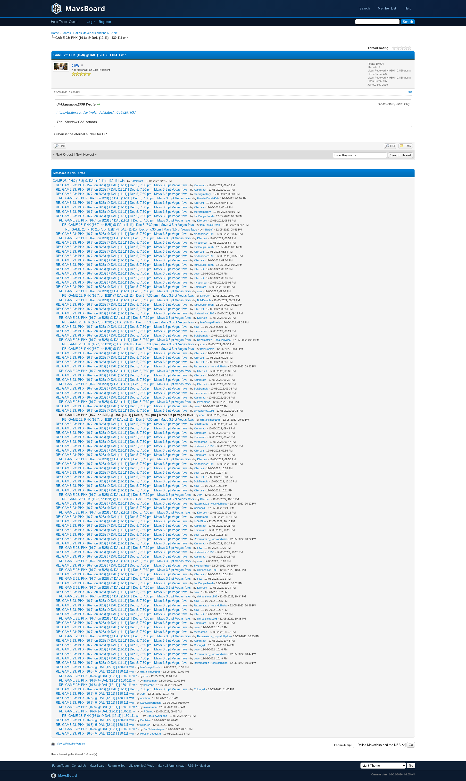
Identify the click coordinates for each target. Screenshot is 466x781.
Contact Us (79, 765)
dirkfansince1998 (204, 233)
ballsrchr (148, 684)
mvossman (200, 242)
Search (364, 8)
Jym (199, 494)
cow (196, 273)
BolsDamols (204, 300)
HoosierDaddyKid (207, 198)
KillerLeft (199, 202)
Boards (66, 33)
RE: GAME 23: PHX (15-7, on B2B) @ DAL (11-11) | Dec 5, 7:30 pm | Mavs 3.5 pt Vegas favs (122, 185)
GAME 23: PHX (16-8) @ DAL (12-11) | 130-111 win (89, 181)
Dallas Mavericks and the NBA (93, 33)
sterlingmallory (202, 194)
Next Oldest (64, 154)
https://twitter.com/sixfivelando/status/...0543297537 (96, 112)
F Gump (148, 711)
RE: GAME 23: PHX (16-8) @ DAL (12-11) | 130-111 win (95, 667)
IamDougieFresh (204, 216)
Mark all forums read (171, 765)
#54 (410, 92)
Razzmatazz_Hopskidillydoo (214, 339)
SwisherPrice (201, 565)
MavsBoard (97, 765)
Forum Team (60, 765)
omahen (145, 698)
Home (55, 33)
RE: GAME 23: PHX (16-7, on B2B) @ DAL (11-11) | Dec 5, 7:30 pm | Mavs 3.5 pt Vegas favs (122, 189)
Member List (387, 8)
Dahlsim (145, 720)
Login (91, 22)
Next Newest (85, 154)
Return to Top (116, 765)
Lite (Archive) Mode (141, 765)
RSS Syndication (199, 765)
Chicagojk (200, 507)
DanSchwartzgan (150, 702)
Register (105, 22)
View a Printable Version (71, 743)
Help (408, 8)
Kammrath (137, 180)
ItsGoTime (200, 521)
